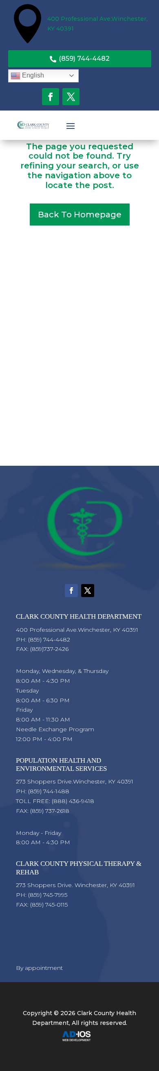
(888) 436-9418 (73, 801)
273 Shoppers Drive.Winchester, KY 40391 (74, 781)
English (32, 75)
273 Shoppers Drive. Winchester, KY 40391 (75, 885)
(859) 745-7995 (47, 894)
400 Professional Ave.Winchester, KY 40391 (77, 629)
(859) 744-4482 (79, 58)
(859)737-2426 (49, 649)
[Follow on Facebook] (50, 96)
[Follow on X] (71, 96)
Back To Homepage (79, 214)
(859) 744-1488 (48, 791)
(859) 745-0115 (49, 904)
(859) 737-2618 (49, 810)
